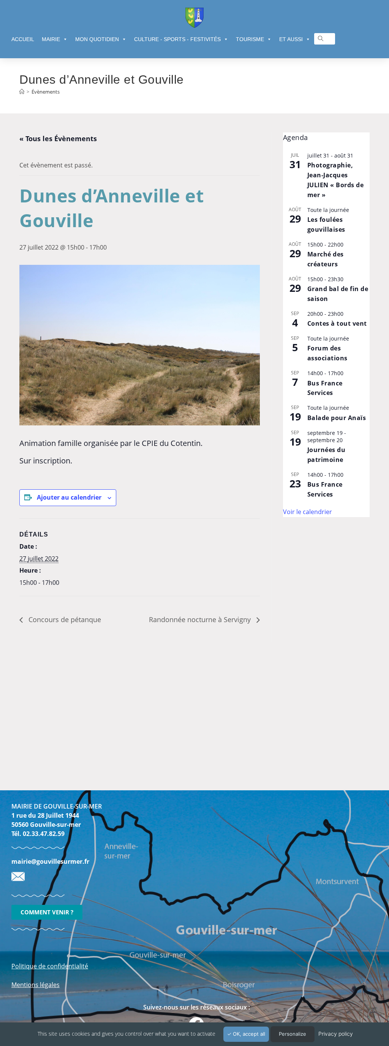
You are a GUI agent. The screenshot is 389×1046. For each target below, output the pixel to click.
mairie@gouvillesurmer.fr (50, 861)
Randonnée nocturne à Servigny (201, 619)
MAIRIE (51, 39)
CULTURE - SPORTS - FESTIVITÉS (177, 39)
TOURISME (250, 39)
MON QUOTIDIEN (97, 39)
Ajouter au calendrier (69, 497)
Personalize (292, 1034)
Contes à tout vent (337, 323)
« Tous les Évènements (58, 138)
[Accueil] (21, 91)
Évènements (46, 91)
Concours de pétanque (64, 619)
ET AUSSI (291, 39)
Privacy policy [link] (335, 1033)
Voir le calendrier (307, 512)
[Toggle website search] (320, 38)
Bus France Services (325, 388)
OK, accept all (248, 1034)
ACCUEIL (22, 39)
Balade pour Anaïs (336, 418)
